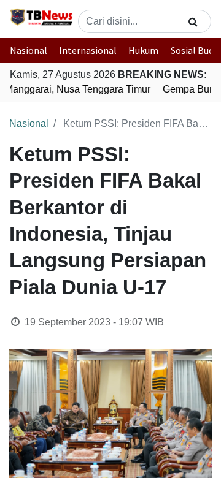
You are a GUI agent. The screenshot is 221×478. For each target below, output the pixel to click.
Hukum (143, 50)
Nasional (28, 50)
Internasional (88, 50)
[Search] (193, 21)
